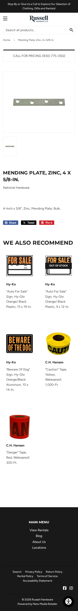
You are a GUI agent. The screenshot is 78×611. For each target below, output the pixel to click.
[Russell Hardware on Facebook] (65, 588)
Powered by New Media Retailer (37, 603)
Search (17, 571)
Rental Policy (25, 576)
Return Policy (54, 571)
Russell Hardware (42, 599)
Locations (39, 547)
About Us (39, 542)
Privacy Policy (33, 571)
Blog (39, 536)
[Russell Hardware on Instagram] (71, 588)
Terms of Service (47, 576)
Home (6, 39)
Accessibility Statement (37, 580)
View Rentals (39, 530)
